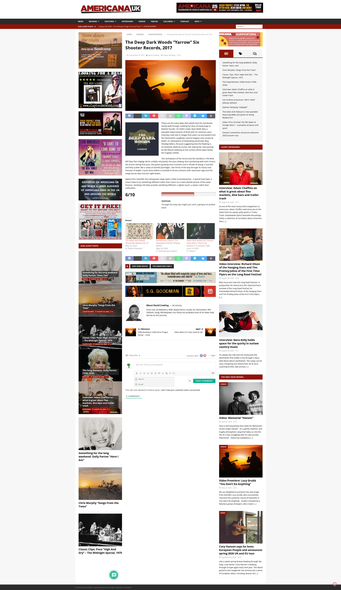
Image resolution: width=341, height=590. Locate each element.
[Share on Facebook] (129, 116)
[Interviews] (241, 168)
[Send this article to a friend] (162, 116)
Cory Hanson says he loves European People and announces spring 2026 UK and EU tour (240, 550)
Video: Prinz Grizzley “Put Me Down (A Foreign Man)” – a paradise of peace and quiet (240, 125)
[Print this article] (170, 116)
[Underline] (144, 373)
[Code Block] (163, 373)
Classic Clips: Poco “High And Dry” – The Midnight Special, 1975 (100, 339)
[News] (241, 527)
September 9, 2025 (229, 557)
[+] (173, 373)
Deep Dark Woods (140, 266)
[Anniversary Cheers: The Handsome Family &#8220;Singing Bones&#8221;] (170, 231)
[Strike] (148, 373)
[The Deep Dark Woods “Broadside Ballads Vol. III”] (139, 231)
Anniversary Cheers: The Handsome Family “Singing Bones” (168, 243)
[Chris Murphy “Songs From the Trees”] (100, 300)
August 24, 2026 (228, 350)
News (80, 21)
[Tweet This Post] (138, 116)
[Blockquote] (159, 373)
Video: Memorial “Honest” (236, 418)
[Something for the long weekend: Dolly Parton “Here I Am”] (100, 267)
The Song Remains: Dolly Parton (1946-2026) (100, 372)
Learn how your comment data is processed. (180, 390)
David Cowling (153, 55)
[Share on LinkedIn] (146, 116)
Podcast (184, 21)
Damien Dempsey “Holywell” (234, 107)
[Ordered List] (152, 373)
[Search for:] (249, 26)
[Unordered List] (155, 373)
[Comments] (255, 53)
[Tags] (240, 53)
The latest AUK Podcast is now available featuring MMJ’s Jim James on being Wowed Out (240, 114)
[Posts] (226, 53)
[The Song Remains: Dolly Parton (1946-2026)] (100, 365)
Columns (168, 21)
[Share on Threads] (211, 116)
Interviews (127, 21)
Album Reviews (170, 55)
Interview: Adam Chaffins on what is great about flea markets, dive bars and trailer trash (98, 401)
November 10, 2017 (136, 55)
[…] (224, 221)
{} (170, 373)
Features (109, 21)
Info (197, 21)
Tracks (154, 21)
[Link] (167, 373)
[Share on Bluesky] (203, 116)
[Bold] (137, 373)
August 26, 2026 (228, 278)
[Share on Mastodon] (186, 116)
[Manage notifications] (335, 584)
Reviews (93, 21)
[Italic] (140, 373)
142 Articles (177, 305)
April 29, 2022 (227, 421)
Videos (142, 21)
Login (212, 355)
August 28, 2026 (97, 279)
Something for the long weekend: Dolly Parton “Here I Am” (100, 274)
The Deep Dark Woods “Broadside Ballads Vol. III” (137, 241)
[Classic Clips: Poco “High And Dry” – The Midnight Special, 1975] (100, 332)
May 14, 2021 (227, 488)
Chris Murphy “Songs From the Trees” (99, 306)
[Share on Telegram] (195, 116)
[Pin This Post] (154, 116)
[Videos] (241, 398)
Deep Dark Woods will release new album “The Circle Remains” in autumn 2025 (200, 243)
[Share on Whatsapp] (178, 116)
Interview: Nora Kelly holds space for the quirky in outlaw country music (239, 343)
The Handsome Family (162, 266)
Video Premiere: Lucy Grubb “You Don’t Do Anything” (237, 482)
